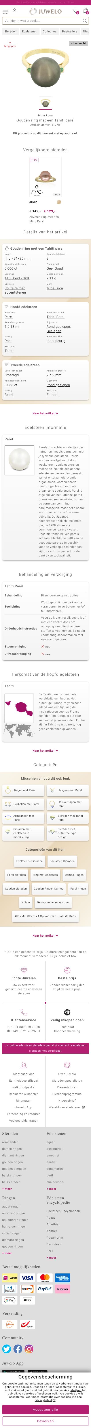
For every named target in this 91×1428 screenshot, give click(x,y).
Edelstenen (29, 32)
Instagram (29, 1349)
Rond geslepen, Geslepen (59, 329)
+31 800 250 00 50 (26, 1027)
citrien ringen (11, 1233)
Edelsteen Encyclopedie (64, 1211)
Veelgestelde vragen (23, 1121)
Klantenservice (23, 1074)
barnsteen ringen (14, 1227)
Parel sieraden (16, 875)
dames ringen (12, 1149)
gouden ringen (12, 1162)
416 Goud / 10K (17, 278)
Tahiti (9, 351)
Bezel (9, 395)
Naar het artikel (43, 413)
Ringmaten (23, 1101)
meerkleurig (56, 341)
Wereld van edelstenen (65, 1107)
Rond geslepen (58, 385)
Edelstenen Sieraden (29, 861)
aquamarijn (55, 1169)
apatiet (52, 1162)
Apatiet (52, 1231)
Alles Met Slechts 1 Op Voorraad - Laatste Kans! (45, 916)
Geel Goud (55, 268)
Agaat (51, 1218)
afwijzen (76, 1390)
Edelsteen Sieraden (62, 861)
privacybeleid (43, 1400)
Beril (50, 1251)
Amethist (53, 1224)
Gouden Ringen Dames (48, 889)
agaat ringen (11, 1207)
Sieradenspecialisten (67, 1081)
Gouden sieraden (16, 889)
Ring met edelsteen (45, 875)
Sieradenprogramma (67, 1094)
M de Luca (55, 288)
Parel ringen (78, 889)
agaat (51, 1142)
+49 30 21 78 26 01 (26, 1031)
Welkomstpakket (24, 1087)
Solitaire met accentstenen (15, 290)
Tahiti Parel (55, 317)
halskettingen (12, 1176)
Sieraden (10, 32)
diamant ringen (13, 1156)
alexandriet (55, 1149)
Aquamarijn (55, 1238)
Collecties (50, 32)
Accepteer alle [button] (45, 1409)
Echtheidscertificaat (23, 1081)
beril (50, 1176)
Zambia (53, 395)
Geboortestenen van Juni (53, 903)
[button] (5, 11)
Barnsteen (54, 1244)
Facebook (17, 1349)
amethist (53, 1156)
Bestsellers (70, 32)
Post (8, 341)
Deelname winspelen (24, 1094)
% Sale (25, 903)
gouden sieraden (14, 1169)
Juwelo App (23, 1107)
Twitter (6, 1349)
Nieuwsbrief (67, 1101)
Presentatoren (67, 1087)
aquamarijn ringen (15, 1220)
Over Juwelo (67, 1074)
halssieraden (11, 1182)
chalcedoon (55, 1182)
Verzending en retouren (24, 1114)
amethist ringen (13, 1213)
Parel (9, 317)
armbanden (10, 1142)
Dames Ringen (74, 875)
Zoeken (85, 20)
